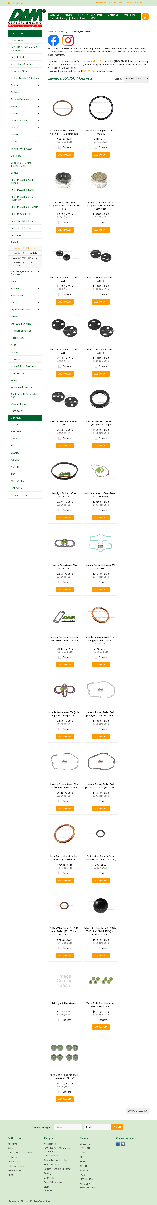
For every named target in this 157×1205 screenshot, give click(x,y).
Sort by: (119, 78)
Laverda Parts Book (95, 61)
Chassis (15, 127)
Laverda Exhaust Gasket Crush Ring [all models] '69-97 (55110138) (100, 640)
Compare (67, 147)
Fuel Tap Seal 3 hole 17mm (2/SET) (100, 279)
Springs (14, 351)
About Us (54, 14)
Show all (48, 1190)
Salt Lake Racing (58, 18)
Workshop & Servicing (22, 387)
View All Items (18, 404)
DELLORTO (16, 424)
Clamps (14, 134)
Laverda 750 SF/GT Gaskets (25, 253)
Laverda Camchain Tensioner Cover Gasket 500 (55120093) (64, 639)
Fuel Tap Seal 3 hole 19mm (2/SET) (63, 351)
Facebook (118, 1144)
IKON (13, 473)
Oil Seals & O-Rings (21, 323)
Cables (14, 113)
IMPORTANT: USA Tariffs (90, 14)
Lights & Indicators (20, 309)
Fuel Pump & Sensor (21, 228)
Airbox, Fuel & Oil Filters (23, 64)
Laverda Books (18, 57)
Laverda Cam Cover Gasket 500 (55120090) (100, 567)
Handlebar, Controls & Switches (22, 273)
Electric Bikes (78, 18)
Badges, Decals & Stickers (24, 78)
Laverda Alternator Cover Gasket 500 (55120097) (100, 495)
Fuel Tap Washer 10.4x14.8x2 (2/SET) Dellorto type (100, 423)
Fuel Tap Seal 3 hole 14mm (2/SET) (63, 279)
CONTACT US (88, 70)
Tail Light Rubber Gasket (64, 1003)
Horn (13, 281)
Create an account (141, 3)
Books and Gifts (19, 71)
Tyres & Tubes (18, 373)
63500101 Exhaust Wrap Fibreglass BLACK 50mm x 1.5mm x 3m (64, 205)
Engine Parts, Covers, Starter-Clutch (21, 164)
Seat (13, 344)
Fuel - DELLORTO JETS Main (24, 206)
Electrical (16, 155)
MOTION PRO (17, 480)
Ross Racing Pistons (21, 330)
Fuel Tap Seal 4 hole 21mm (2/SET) (63, 423)
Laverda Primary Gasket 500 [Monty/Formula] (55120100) (100, 714)
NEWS (93, 18)
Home (50, 31)
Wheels (15, 380)
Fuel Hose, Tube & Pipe (22, 220)
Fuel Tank (16, 235)
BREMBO (15, 452)
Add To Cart (64, 155)
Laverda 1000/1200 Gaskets (25, 258)
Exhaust (15, 172)
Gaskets (15, 242)
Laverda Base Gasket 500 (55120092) (64, 567)
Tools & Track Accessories (24, 366)
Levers (14, 302)
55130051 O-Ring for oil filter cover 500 (100, 132)
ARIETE (15, 459)
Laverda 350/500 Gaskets (24, 248)
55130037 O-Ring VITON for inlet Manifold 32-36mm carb (64, 132)
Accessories (17, 39)
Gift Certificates (115, 3)
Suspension (16, 358)
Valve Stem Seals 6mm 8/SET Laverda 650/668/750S (63, 1076)
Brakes (14, 106)
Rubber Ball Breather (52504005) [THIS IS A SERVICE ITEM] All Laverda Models (100, 931)
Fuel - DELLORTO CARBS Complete (23, 181)
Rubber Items (18, 337)
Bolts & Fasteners (20, 99)
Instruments (17, 295)
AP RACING (16, 487)
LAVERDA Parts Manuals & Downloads (24, 48)
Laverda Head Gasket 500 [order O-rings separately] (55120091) (64, 714)
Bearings (15, 85)
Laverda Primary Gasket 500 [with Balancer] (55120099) (64, 786)
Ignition (15, 288)
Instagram (123, 1144)
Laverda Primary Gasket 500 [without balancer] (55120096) (100, 786)
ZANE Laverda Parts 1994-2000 (24, 396)
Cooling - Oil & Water (21, 148)
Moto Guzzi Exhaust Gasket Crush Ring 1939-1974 (64, 858)
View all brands (19, 495)
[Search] (9, 3)
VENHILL (15, 466)
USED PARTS (17, 411)
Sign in (128, 3)
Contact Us (112, 14)
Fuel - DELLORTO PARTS (23, 189)
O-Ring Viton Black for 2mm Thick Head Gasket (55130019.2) (100, 858)
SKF (13, 445)
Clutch (14, 141)
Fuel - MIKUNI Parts (20, 213)
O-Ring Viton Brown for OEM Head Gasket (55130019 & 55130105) (64, 931)
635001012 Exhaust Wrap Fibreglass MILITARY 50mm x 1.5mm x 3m (100, 205)
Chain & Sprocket (19, 120)
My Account (101, 3)
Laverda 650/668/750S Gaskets (23, 264)
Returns (68, 14)
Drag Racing (129, 14)
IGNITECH (16, 431)
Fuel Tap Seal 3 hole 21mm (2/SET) (100, 351)
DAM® (14, 438)
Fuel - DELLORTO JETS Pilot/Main (22, 198)
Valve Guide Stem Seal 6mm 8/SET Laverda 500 (100, 1005)
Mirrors (14, 316)
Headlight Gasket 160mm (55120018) (64, 495)
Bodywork (16, 92)
